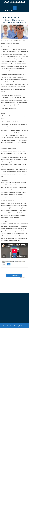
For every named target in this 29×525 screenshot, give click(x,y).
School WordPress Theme (10, 325)
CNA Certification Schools (14, 2)
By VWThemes (22, 325)
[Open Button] (15, 8)
